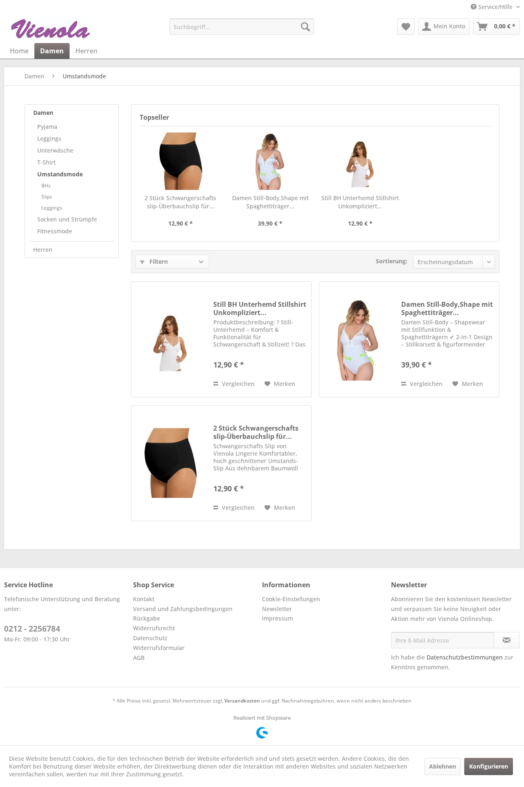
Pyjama (47, 126)
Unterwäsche (55, 150)
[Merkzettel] (406, 26)
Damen (43, 112)
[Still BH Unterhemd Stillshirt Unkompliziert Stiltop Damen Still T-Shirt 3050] (360, 161)
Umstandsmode (60, 174)
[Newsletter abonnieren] (506, 640)
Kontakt (143, 599)
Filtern (158, 261)
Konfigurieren (488, 766)
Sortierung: (391, 261)
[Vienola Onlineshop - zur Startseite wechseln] (50, 28)
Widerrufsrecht (154, 628)
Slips (46, 196)
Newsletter (277, 609)
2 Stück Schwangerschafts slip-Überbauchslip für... (180, 202)
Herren (42, 249)
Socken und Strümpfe (67, 219)
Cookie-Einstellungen (291, 599)
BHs (46, 185)
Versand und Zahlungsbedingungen (183, 609)
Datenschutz (150, 638)
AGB (139, 658)
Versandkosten (242, 700)
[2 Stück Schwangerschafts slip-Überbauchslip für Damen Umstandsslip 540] (180, 161)
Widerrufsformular (159, 648)
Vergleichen (237, 384)
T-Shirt (46, 162)
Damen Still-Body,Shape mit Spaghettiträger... (270, 202)
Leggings (49, 138)
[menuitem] (241, 26)
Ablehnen (442, 766)
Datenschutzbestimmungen (465, 657)
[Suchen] (305, 26)
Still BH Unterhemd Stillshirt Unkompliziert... (360, 202)
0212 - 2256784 (32, 628)
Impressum (277, 618)
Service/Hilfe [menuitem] (495, 7)
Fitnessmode (54, 231)
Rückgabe (146, 618)
